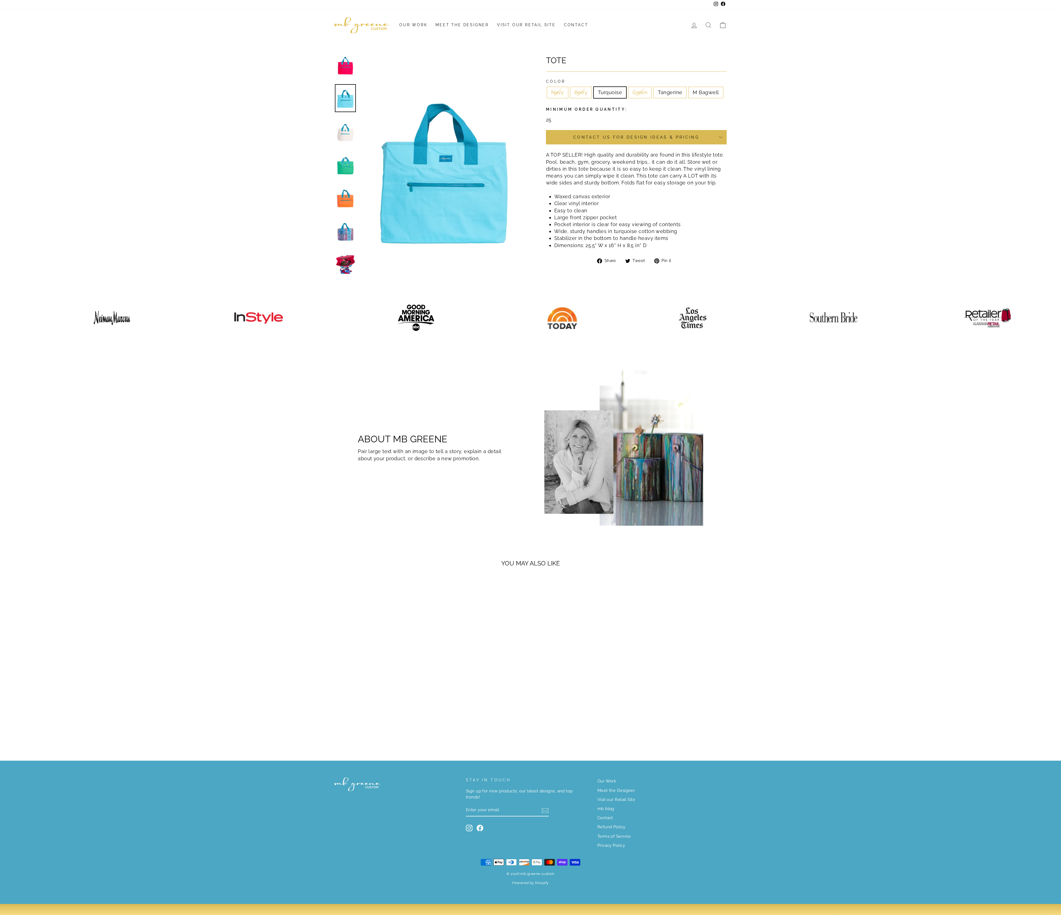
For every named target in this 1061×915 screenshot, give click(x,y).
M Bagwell (706, 92)
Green (639, 92)
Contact (576, 25)
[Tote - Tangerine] (392, 728)
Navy (557, 92)
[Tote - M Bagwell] (399, 728)
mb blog (605, 808)
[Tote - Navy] (362, 728)
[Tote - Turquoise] (377, 728)
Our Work (413, 25)
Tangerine (670, 92)
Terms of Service (614, 836)
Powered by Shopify (530, 883)
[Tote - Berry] (369, 728)
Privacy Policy (611, 845)
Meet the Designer (462, 25)
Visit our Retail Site (526, 25)
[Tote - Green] (384, 728)
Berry (580, 92)
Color (556, 81)
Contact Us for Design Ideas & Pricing (636, 137)
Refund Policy (611, 826)
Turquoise (610, 92)
